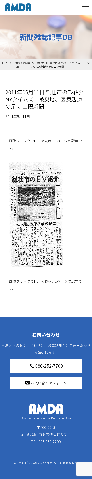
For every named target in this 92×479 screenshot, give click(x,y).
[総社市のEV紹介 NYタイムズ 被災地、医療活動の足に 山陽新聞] (46, 214)
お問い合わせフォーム (49, 383)
